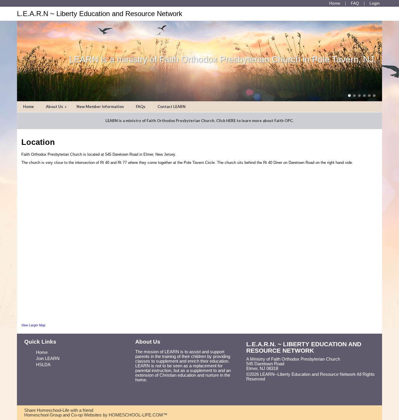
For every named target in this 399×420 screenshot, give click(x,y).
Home (28, 106)
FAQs (140, 106)
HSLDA (43, 364)
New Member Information (100, 106)
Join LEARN (48, 358)
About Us (56, 106)
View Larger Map (33, 325)
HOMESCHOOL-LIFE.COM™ (138, 415)
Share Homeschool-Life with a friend (58, 410)
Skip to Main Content (290, 379)
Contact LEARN (171, 106)
